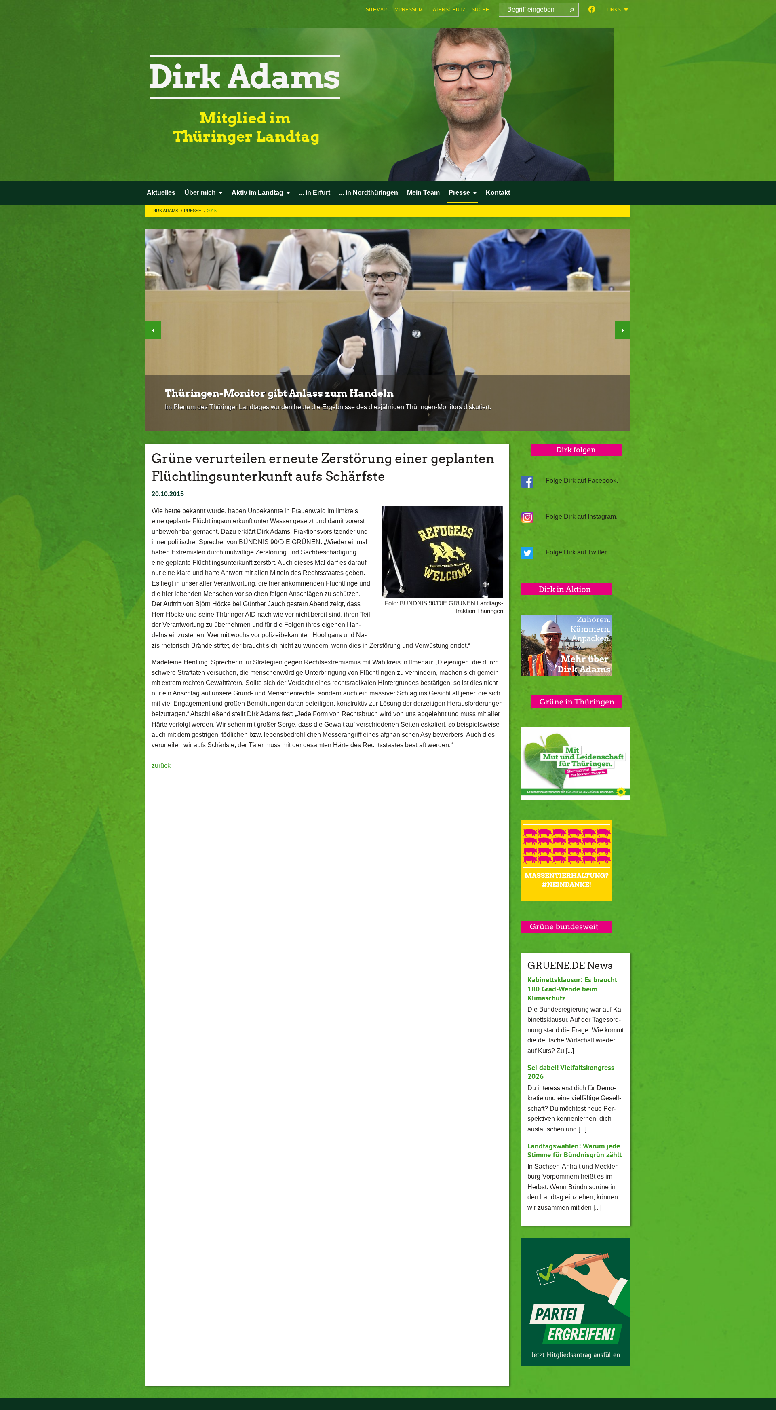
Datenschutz (447, 10)
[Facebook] (592, 9)
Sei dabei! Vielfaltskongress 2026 (570, 1072)
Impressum (408, 10)
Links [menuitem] (614, 10)
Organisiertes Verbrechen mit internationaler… (283, 409)
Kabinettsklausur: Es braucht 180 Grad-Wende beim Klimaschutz (572, 988)
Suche (480, 10)
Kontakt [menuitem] (498, 192)
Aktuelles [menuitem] (161, 192)
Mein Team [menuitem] (423, 192)
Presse (193, 210)
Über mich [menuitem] (200, 192)
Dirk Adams (165, 210)
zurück (161, 765)
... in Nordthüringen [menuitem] (368, 192)
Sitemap (376, 10)
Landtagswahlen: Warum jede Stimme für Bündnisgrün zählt (574, 1150)
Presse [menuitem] (459, 192)
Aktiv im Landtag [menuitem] (257, 192)
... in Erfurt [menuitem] (314, 192)
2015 (212, 210)
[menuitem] (376, 9)
